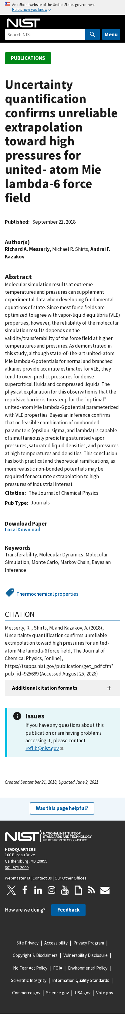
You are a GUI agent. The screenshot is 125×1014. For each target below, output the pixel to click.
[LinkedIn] (38, 890)
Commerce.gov (26, 993)
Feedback (68, 909)
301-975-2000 (17, 867)
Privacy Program (88, 943)
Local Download (22, 529)
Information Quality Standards (80, 980)
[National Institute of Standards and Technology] (48, 836)
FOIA (57, 968)
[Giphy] (78, 890)
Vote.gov (104, 993)
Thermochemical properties (47, 594)
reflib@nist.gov (42, 748)
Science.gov (57, 993)
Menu (111, 34)
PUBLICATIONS (28, 58)
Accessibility (56, 943)
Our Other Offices (70, 878)
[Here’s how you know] (62, 7)
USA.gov (82, 993)
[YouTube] (65, 890)
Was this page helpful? (62, 808)
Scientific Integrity (28, 980)
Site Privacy (27, 943)
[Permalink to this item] (33, 242)
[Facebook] (25, 890)
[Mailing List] (105, 890)
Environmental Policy (87, 968)
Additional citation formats (44, 688)
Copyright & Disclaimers (35, 955)
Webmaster (15, 878)
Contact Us (42, 878)
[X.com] (11, 890)
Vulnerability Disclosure (85, 955)
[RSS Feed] (91, 890)
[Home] (23, 23)
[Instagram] (51, 890)
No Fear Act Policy (30, 968)
